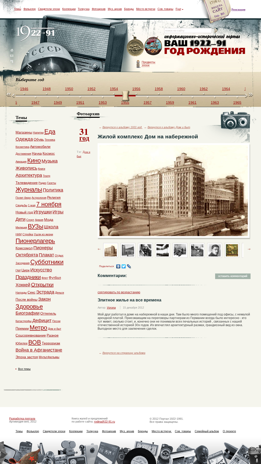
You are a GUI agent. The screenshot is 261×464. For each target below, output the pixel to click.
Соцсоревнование (31, 335)
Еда (49, 131)
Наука (37, 153)
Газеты (51, 182)
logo (36, 33)
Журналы (29, 189)
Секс (31, 292)
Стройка (27, 234)
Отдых (59, 255)
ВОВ (34, 342)
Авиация (21, 161)
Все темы (24, 368)
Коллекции (68, 8)
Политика (53, 190)
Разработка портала (22, 418)
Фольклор (29, 8)
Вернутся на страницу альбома (123, 352)
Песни (56, 321)
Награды (21, 292)
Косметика (22, 146)
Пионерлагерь (35, 240)
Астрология (39, 197)
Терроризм (51, 343)
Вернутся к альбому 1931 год (122, 127)
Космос (49, 153)
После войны (26, 299)
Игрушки (43, 211)
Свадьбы (21, 205)
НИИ (19, 234)
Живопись (26, 168)
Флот (45, 277)
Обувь (39, 139)
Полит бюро (23, 197)
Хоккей (23, 284)
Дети (20, 219)
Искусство (41, 269)
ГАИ (18, 270)
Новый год (24, 212)
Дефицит (41, 320)
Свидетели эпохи (49, 8)
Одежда (24, 139)
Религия (54, 197)
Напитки (38, 132)
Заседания (23, 263)
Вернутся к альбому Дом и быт (169, 127)
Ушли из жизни (43, 234)
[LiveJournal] (129, 266)
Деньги (59, 292)
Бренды (129, 8)
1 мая (31, 205)
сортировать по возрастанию (119, 292)
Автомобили (40, 146)
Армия (39, 219)
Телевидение (27, 183)
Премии (22, 328)
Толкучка (83, 8)
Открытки (42, 284)
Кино (34, 160)
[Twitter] (123, 266)
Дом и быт (54, 328)
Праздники (28, 277)
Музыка (50, 161)
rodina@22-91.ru (104, 421)
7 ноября (48, 204)
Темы (17, 8)
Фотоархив (99, 8)
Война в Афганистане (39, 350)
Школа (51, 226)
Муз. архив (115, 8)
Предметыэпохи (148, 64)
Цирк (25, 270)
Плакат (46, 254)
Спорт (30, 219)
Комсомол (24, 248)
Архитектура (29, 175)
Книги (41, 168)
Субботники (46, 261)
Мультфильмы (49, 357)
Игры (58, 211)
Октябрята (27, 254)
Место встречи (145, 8)
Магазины (24, 132)
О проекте (229, 431)
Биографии (28, 313)
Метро (38, 327)
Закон (44, 299)
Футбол (55, 278)
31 (84, 134)
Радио (42, 182)
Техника (50, 139)
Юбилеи (22, 343)
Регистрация (238, 9)
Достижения (23, 153)
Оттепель (48, 313)
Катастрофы (24, 321)
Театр (46, 175)
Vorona (111, 307)
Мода (48, 220)
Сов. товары (165, 8)
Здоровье (29, 306)
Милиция (21, 227)
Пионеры (43, 247)
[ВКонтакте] (118, 266)
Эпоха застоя (27, 357)
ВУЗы (35, 226)
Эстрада (45, 292)
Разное (53, 335)
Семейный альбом (207, 431)
